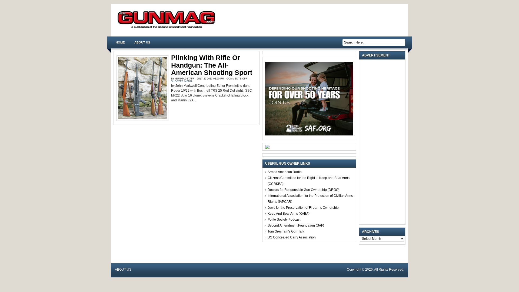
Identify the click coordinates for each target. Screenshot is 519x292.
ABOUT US (142, 42)
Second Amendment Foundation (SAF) (296, 225)
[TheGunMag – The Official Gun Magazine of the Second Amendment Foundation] (168, 28)
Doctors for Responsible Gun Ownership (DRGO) (304, 190)
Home (120, 42)
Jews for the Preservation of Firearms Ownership (303, 208)
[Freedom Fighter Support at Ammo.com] (267, 148)
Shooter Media (181, 81)
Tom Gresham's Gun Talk (286, 231)
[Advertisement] (383, 142)
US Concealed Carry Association (292, 237)
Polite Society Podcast (284, 219)
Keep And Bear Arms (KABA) (289, 213)
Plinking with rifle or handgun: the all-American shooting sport (211, 65)
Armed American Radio (285, 172)
